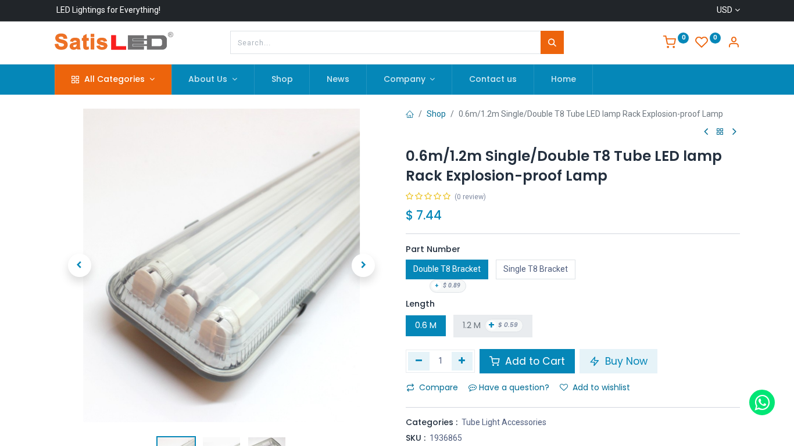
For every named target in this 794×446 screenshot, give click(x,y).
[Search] (552, 42)
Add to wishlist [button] (601, 387)
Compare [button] (438, 387)
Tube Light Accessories (504, 422)
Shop (436, 113)
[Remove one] (419, 361)
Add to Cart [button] (533, 361)
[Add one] (462, 361)
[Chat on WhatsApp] (762, 402)
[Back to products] (720, 132)
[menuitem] (282, 79)
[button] (80, 265)
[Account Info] (733, 43)
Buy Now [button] (625, 361)
